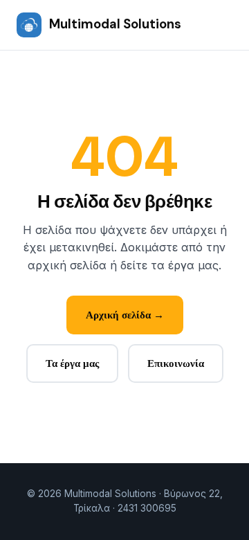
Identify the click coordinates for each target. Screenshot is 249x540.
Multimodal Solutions (115, 24)
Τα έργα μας (72, 363)
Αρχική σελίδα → (125, 315)
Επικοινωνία (175, 363)
